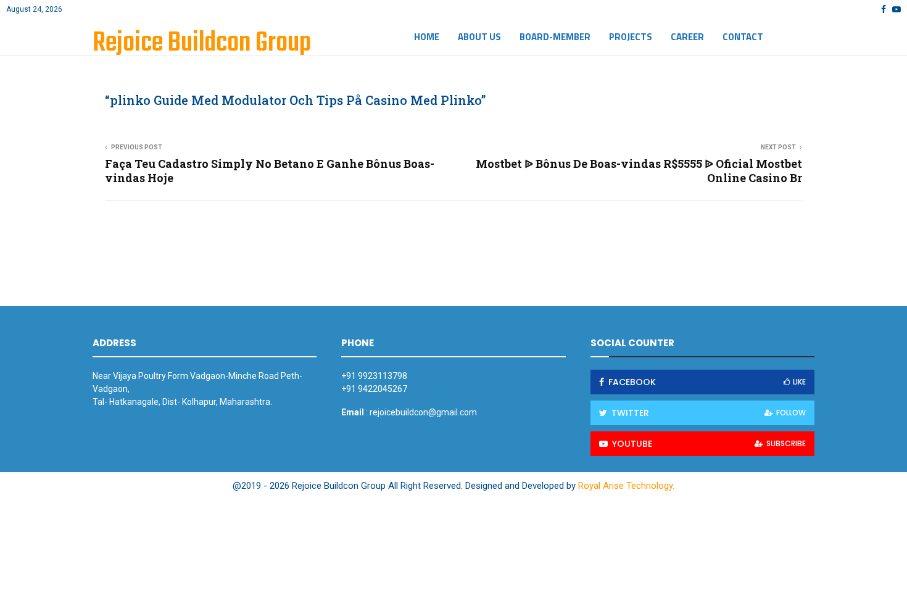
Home (426, 37)
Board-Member (555, 37)
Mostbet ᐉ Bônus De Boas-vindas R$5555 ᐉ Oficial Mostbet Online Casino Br (639, 171)
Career (687, 37)
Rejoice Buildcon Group (202, 43)
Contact (743, 37)
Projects (630, 37)
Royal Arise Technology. (626, 485)
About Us (479, 37)
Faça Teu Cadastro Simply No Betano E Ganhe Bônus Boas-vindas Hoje (269, 171)
